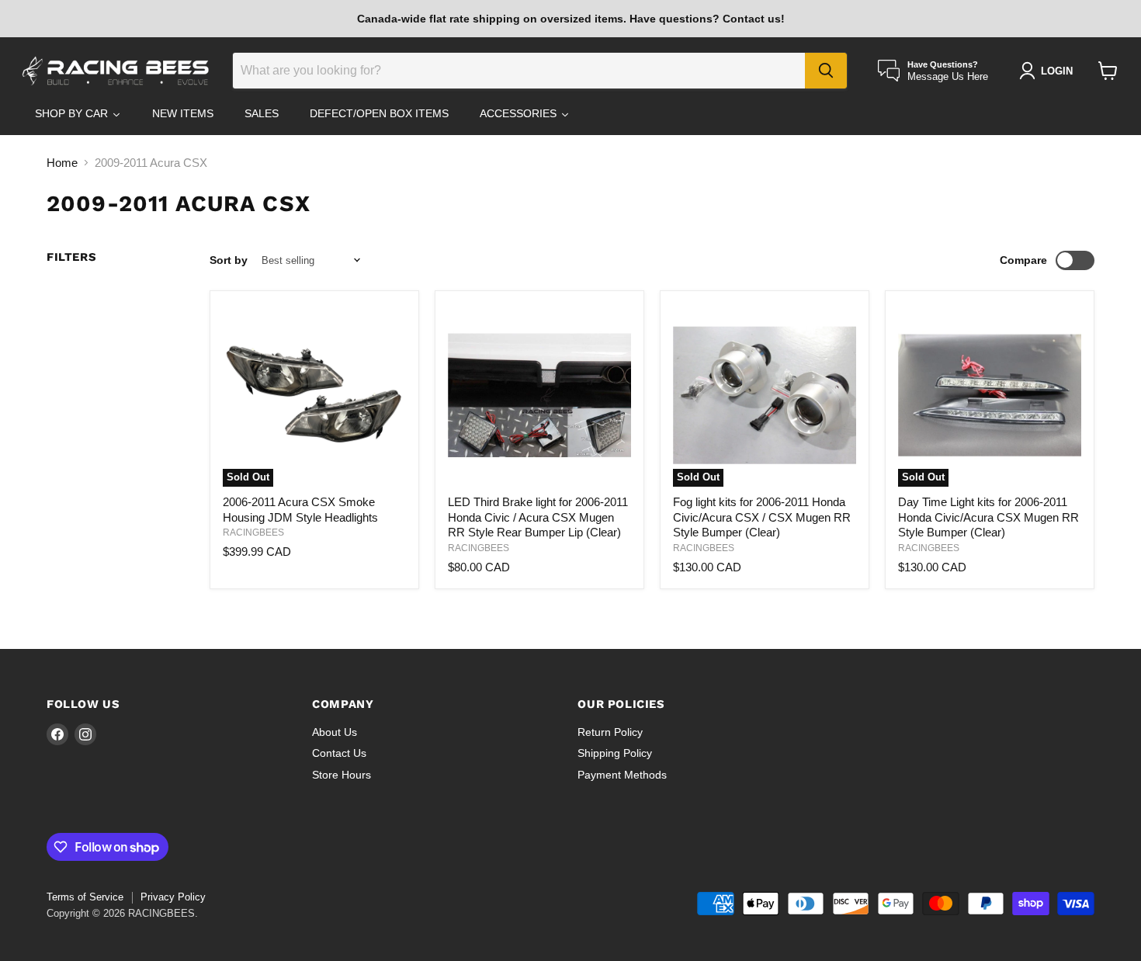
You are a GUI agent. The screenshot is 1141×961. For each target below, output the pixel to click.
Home (62, 162)
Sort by (229, 260)
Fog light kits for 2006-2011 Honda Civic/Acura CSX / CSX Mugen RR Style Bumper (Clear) (762, 517)
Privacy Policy (173, 897)
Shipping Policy (614, 753)
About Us (334, 732)
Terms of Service (85, 897)
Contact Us (339, 753)
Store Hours (341, 774)
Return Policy (610, 732)
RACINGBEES (253, 532)
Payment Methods (622, 774)
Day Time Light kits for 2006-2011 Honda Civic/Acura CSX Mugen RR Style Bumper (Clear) (988, 517)
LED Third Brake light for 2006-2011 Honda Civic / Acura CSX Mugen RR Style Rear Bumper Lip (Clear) (538, 517)
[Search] (826, 70)
